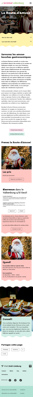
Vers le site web (7, 37)
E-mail (4, 353)
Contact (4, 371)
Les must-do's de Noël (9, 41)
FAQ (18, 371)
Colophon (22, 389)
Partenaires (5, 374)
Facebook (15, 349)
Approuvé (12, 211)
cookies (4, 206)
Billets (11, 371)
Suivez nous (4, 379)
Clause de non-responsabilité (9, 389)
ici (9, 121)
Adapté (21, 211)
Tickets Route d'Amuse (16, 130)
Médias (24, 371)
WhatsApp (5, 349)
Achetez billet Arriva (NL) (16, 134)
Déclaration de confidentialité (9, 393)
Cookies (22, 393)
